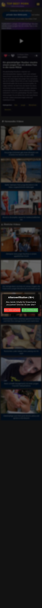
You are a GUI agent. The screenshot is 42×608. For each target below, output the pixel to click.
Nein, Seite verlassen (12, 310)
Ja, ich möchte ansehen (30, 310)
